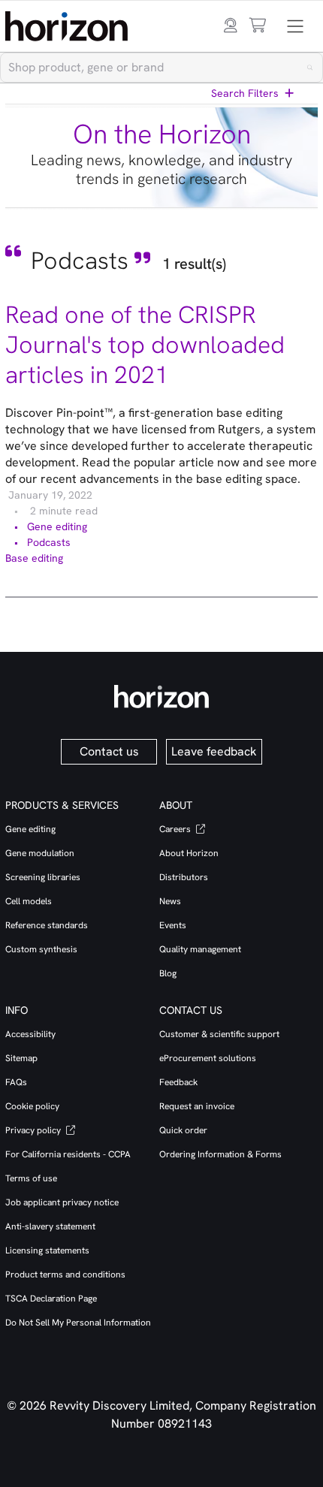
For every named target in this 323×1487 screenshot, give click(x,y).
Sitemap (21, 1058)
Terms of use (31, 1178)
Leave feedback (214, 751)
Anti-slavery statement (50, 1226)
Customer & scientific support (219, 1034)
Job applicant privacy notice (62, 1202)
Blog (168, 973)
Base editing (34, 558)
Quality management (200, 949)
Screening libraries (42, 877)
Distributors (183, 877)
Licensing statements (47, 1250)
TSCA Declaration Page (51, 1298)
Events (172, 925)
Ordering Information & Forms (220, 1154)
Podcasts (49, 542)
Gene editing (57, 526)
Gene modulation (39, 853)
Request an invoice (196, 1106)
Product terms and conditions (65, 1274)
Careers (176, 829)
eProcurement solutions (207, 1058)
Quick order (183, 1130)
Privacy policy (34, 1130)
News (170, 901)
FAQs (16, 1082)
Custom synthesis (41, 949)
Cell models (28, 901)
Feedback (178, 1082)
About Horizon (189, 853)
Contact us (109, 751)
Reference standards (46, 925)
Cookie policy (32, 1106)
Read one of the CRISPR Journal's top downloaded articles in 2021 (145, 345)
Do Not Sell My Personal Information (78, 1323)
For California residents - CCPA (68, 1154)
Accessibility (30, 1034)
